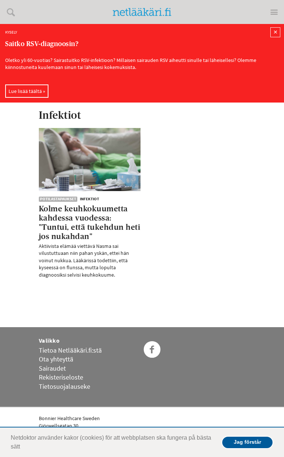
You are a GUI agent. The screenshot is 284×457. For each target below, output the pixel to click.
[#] (35, 12)
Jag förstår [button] (247, 442)
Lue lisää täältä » (27, 91)
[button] (22, 447)
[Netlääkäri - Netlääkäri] (142, 12)
